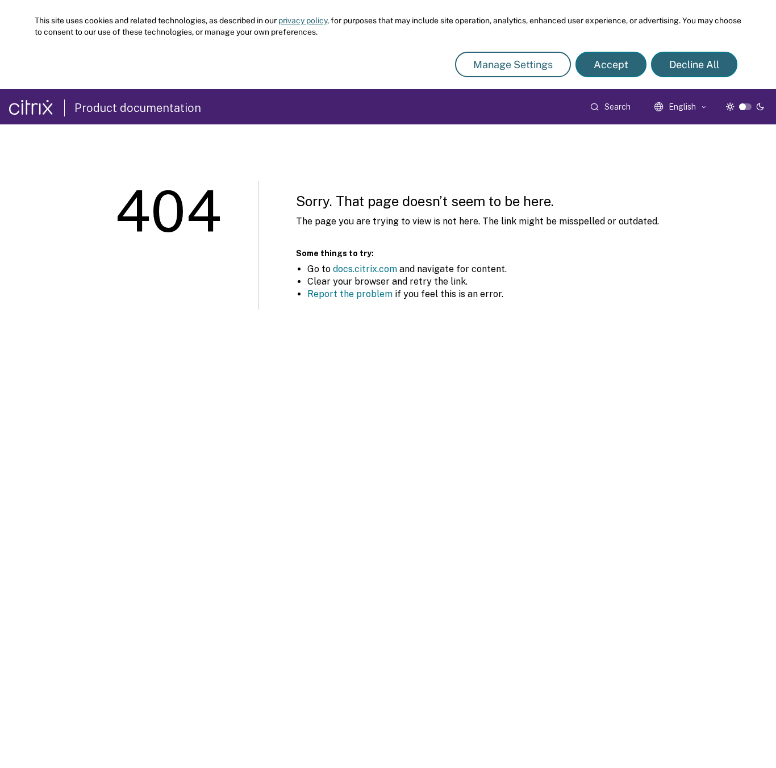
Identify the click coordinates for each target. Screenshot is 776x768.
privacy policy (302, 20)
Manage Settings (513, 64)
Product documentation (137, 108)
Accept (611, 64)
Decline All (694, 64)
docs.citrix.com (365, 269)
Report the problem (350, 294)
